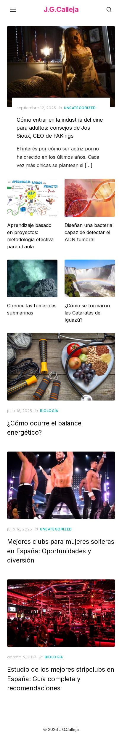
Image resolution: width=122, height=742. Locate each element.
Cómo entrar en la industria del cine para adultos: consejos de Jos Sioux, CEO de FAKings (60, 128)
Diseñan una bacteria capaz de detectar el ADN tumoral (88, 232)
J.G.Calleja (61, 9)
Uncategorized (80, 108)
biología (49, 411)
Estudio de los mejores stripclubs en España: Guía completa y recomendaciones (60, 679)
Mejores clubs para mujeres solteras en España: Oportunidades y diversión (60, 551)
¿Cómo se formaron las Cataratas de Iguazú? (87, 313)
